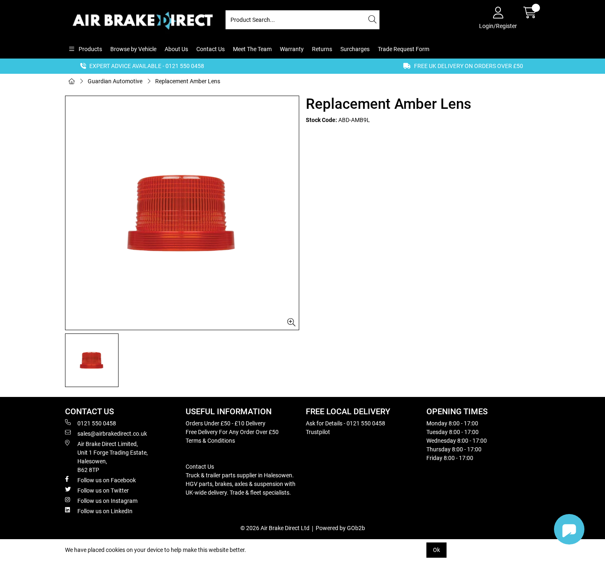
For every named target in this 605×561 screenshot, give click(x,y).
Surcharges (355, 49)
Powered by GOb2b (340, 528)
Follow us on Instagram (107, 501)
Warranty (292, 49)
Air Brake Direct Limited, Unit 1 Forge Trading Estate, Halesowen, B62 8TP (112, 457)
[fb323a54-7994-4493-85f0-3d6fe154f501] (182, 213)
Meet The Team (252, 49)
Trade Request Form (403, 49)
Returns (322, 49)
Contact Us (210, 49)
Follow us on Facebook (106, 480)
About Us (176, 49)
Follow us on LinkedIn (105, 511)
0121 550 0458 (96, 423)
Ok (436, 550)
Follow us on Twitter (103, 490)
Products (89, 49)
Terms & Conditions (210, 440)
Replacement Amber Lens (187, 81)
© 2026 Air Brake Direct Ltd (274, 528)
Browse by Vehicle (133, 49)
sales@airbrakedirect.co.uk (112, 433)
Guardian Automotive (115, 81)
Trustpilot (318, 432)
